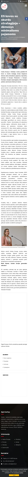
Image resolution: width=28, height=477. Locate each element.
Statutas (4, 445)
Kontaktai (24, 1)
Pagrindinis (4, 37)
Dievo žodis (6, 1)
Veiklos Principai (6, 439)
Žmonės (4, 442)
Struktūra (18, 439)
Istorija (17, 442)
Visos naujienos (7, 358)
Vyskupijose (6, 367)
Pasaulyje (6, 361)
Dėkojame (18, 445)
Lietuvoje (6, 364)
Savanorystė (5, 447)
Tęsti (14, 475)
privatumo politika (18, 472)
